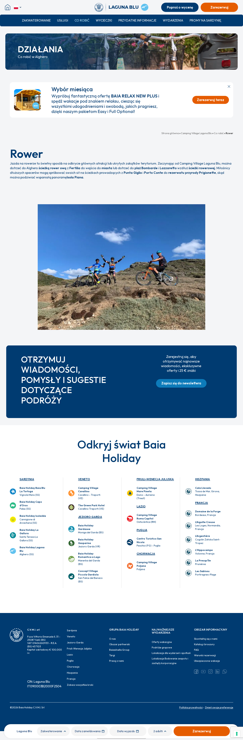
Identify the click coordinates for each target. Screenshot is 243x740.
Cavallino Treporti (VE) (91, 507)
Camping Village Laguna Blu (196, 133)
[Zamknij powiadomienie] (229, 86)
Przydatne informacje (137, 20)
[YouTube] (203, 671)
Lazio (141, 506)
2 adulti (158, 731)
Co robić (82, 20)
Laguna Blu (24, 731)
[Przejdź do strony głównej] (100, 7)
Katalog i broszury (204, 644)
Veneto (84, 479)
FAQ (196, 649)
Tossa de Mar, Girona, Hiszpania (207, 491)
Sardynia (27, 479)
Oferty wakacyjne (162, 642)
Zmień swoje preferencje (219, 707)
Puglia (142, 530)
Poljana (147, 566)
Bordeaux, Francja (208, 513)
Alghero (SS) (32, 551)
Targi (112, 655)
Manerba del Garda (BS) (89, 559)
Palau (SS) (31, 505)
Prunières (203, 562)
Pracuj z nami (116, 660)
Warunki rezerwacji (205, 655)
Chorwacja (146, 553)
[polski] (18, 7)
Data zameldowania (88, 731)
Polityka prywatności (191, 707)
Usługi (62, 20)
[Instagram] (210, 671)
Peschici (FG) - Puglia (149, 542)
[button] (181, 383)
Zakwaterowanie (36, 20)
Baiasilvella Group (119, 649)
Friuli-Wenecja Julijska (155, 479)
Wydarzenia (173, 20)
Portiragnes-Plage (205, 573)
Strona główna (170, 133)
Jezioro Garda (90, 517)
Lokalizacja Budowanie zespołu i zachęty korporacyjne (170, 661)
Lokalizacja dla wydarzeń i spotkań (171, 653)
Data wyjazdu (126, 731)
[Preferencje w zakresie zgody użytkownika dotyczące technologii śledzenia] (236, 733)
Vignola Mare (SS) (32, 491)
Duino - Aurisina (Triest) (147, 493)
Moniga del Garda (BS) (91, 529)
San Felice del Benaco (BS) (90, 576)
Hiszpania (202, 479)
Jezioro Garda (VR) (89, 543)
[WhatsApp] (225, 671)
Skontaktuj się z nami (205, 638)
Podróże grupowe (162, 647)
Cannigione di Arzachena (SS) (33, 519)
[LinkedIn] (217, 671)
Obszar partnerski (119, 644)
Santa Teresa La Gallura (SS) (29, 535)
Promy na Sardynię (205, 20)
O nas (112, 638)
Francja (201, 502)
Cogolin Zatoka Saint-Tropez (207, 539)
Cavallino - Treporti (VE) (89, 493)
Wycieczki (104, 20)
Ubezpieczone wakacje (207, 660)
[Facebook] (196, 671)
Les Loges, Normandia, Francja (208, 525)
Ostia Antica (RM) (147, 518)
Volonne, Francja (204, 551)
